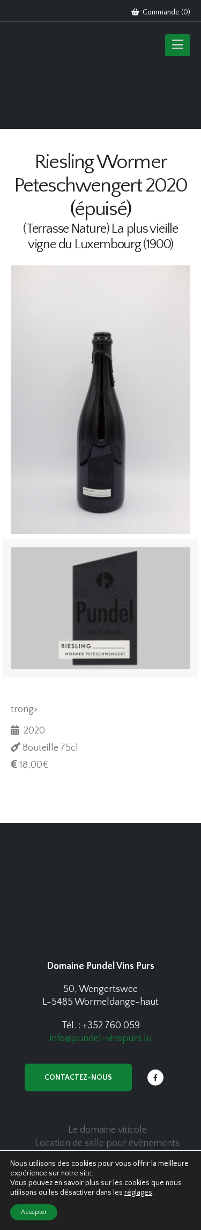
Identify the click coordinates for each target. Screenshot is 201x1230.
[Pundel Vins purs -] (53, 78)
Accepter (34, 1212)
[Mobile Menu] (177, 45)
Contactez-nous (78, 1077)
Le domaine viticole (107, 1130)
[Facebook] (155, 1077)
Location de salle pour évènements (107, 1143)
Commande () (165, 12)
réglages (138, 1192)
